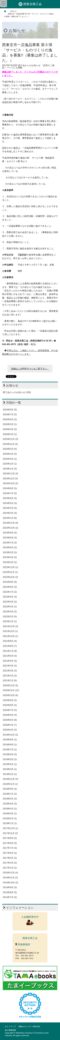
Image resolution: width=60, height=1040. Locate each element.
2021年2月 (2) (10, 675)
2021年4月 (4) (10, 665)
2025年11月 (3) (10, 444)
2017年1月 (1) (10, 868)
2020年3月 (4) (10, 730)
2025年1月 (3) (10, 469)
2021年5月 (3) (10, 661)
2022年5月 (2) (10, 602)
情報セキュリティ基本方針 (29, 1026)
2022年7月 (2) (10, 592)
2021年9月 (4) (10, 641)
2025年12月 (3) (10, 439)
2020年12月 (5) (10, 685)
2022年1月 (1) (10, 621)
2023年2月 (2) (10, 562)
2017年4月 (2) (10, 863)
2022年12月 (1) (10, 567)
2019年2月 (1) (10, 774)
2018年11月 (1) (10, 784)
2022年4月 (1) (10, 606)
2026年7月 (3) (10, 414)
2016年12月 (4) (10, 872)
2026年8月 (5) (10, 409)
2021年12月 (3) (10, 626)
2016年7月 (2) (10, 897)
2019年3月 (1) (10, 769)
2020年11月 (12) (11, 690)
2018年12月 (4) (10, 779)
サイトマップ (10, 1026)
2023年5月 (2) (10, 552)
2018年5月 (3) (10, 803)
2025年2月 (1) (10, 464)
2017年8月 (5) (10, 843)
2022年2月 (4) (10, 616)
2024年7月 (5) (10, 493)
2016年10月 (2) (10, 882)
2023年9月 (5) (10, 532)
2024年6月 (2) (10, 498)
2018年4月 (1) (10, 808)
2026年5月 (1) (10, 424)
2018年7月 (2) (10, 794)
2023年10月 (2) (10, 528)
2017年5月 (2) (10, 858)
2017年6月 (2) (10, 853)
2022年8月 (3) (10, 587)
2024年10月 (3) (10, 483)
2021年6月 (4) (10, 656)
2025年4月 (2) (10, 454)
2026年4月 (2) (10, 429)
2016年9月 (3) (10, 887)
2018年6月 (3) (10, 799)
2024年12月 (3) (10, 473)
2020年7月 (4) (10, 710)
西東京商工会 (32, 4)
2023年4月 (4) (10, 557)
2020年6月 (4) (10, 715)
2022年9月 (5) (10, 582)
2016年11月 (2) (10, 877)
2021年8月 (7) (10, 646)
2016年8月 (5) (10, 892)
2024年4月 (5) (10, 508)
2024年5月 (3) (10, 503)
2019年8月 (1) (10, 744)
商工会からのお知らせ (29, 65)
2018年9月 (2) (10, 789)
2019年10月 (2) (10, 735)
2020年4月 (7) (10, 725)
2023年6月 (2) (10, 547)
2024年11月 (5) (10, 478)
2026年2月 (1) (10, 434)
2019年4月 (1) (10, 764)
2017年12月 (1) (10, 828)
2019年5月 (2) (10, 759)
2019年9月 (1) (10, 739)
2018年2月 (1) (10, 818)
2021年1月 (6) (10, 680)
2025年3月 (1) (10, 459)
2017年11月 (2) (10, 833)
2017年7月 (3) (10, 848)
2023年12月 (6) (10, 523)
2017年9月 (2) (10, 838)
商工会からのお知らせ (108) (17, 392)
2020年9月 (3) (10, 700)
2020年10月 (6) (10, 695)
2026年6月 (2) (10, 419)
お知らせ (17, 30)
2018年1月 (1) (10, 823)
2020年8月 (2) (10, 705)
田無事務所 (23, 944)
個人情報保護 (10, 1030)
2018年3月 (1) (10, 813)
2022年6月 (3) (10, 597)
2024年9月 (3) (10, 488)
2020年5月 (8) (10, 720)
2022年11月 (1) (10, 572)
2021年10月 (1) (10, 636)
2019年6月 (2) (10, 754)
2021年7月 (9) (10, 651)
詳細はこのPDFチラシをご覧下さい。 (30, 368)
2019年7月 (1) (10, 749)
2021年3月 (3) (10, 670)
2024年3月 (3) (10, 513)
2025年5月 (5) (10, 449)
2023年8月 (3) (10, 537)
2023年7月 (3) (10, 542)
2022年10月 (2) (10, 577)
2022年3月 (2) (10, 611)
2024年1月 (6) (10, 518)
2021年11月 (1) (10, 631)
